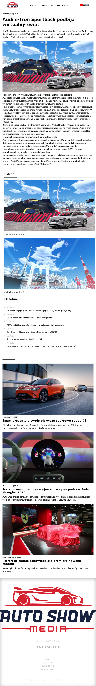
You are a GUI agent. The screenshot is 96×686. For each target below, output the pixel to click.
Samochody (47, 5)
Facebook (48, 666)
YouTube (48, 662)
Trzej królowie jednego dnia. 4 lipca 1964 (24, 339)
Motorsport (63, 5)
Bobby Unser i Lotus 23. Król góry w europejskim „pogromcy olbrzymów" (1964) (41, 346)
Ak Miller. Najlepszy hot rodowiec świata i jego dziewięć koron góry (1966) (39, 310)
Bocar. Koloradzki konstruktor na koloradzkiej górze (29, 317)
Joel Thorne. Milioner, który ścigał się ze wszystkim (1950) (32, 332)
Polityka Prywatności (48, 669)
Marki (48, 659)
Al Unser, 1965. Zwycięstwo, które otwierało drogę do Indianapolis (35, 325)
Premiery (33, 5)
